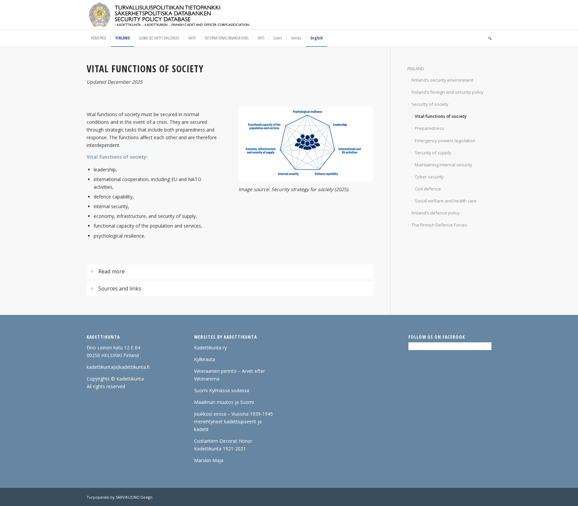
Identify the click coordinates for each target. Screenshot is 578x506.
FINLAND (415, 69)
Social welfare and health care (446, 201)
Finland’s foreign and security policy (447, 92)
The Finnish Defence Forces (439, 225)
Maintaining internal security (443, 165)
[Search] (487, 38)
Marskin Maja (208, 460)
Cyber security (429, 177)
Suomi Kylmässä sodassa (221, 390)
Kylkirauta (204, 359)
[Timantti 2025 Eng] (305, 143)
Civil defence (428, 189)
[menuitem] (99, 38)
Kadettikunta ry (210, 347)
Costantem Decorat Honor (223, 441)
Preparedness (429, 128)
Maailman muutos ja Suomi (224, 402)
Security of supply (433, 153)
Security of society (430, 104)
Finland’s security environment (442, 80)
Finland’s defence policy (435, 213)
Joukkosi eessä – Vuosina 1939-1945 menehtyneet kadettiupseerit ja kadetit (233, 421)
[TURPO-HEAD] (183, 14)
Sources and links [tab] (119, 288)
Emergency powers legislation (445, 141)
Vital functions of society (441, 116)
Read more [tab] (111, 271)
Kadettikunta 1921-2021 (220, 448)
